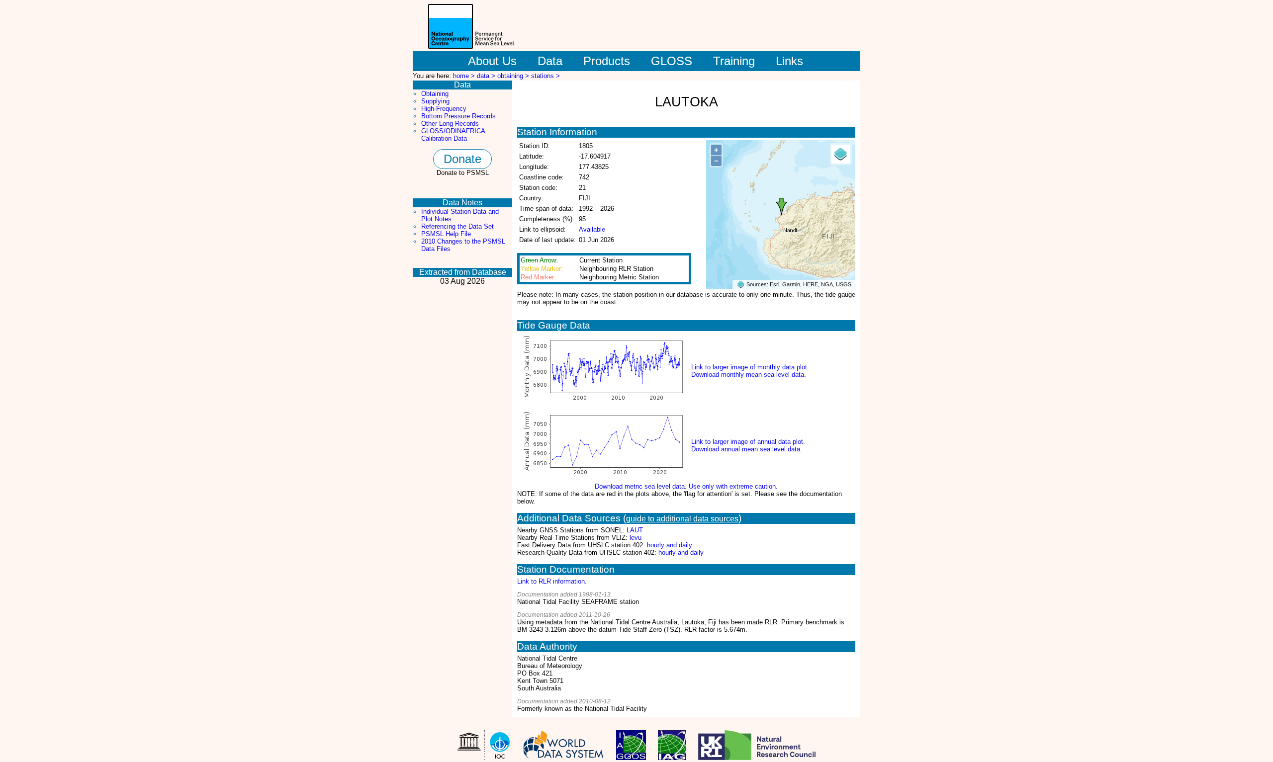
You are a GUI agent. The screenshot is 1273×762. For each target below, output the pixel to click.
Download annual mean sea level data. (746, 449)
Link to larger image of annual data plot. (748, 441)
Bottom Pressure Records (458, 116)
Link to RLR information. (552, 581)
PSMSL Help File (446, 234)
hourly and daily (669, 545)
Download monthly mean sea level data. (748, 374)
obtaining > (514, 76)
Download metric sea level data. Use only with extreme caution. (686, 486)
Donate (462, 159)
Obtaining (435, 93)
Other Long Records (450, 123)
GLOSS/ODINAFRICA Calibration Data (453, 134)
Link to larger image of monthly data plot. (750, 367)
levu (635, 537)
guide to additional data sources (682, 518)
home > (465, 76)
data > (487, 76)
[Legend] (840, 154)
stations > (545, 76)
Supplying (435, 101)
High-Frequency (443, 108)
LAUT (635, 530)
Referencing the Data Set (457, 226)
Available (592, 229)
